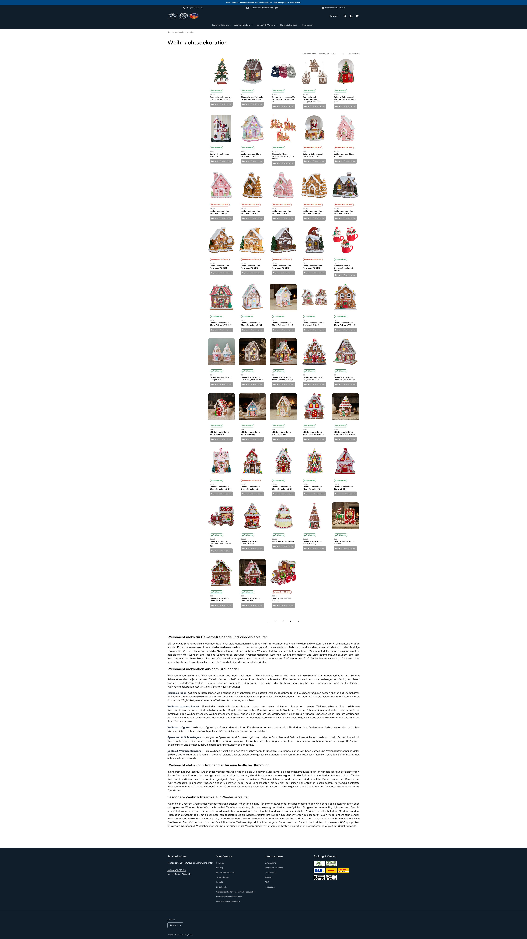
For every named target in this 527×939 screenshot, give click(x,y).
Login (213, 104)
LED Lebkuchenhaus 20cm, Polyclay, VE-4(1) (252, 323)
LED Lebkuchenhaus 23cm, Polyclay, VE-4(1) (345, 433)
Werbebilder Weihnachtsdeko (229, 896)
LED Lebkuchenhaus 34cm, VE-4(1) (312, 542)
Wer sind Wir (270, 872)
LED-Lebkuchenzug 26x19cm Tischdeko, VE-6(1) (221, 543)
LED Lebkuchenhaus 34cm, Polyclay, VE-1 (250, 487)
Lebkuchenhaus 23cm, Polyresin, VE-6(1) (251, 155)
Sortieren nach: (310, 53)
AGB (267, 882)
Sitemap (219, 867)
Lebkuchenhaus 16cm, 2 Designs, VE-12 (221, 378)
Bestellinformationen (225, 872)
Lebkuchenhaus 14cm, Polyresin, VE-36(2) (313, 212)
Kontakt (219, 882)
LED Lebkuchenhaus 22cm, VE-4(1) (250, 542)
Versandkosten (222, 877)
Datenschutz (270, 863)
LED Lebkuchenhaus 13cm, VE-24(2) (250, 433)
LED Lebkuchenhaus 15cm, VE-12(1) (343, 487)
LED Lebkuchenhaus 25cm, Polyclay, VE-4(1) (345, 378)
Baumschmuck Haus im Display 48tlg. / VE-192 (220, 98)
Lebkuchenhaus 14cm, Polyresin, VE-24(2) (251, 212)
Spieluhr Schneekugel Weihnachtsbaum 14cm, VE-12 (345, 99)
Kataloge (220, 863)
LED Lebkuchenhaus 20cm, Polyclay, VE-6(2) (252, 378)
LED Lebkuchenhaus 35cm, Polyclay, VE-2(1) (282, 487)
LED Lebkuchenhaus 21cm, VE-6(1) (250, 599)
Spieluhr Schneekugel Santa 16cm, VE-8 (313, 155)
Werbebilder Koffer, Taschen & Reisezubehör (235, 892)
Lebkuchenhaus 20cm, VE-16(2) (344, 155)
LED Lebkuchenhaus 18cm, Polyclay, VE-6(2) (282, 378)
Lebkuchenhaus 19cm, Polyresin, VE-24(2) (313, 266)
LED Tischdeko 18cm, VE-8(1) (281, 599)
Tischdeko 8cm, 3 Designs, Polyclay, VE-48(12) (344, 267)
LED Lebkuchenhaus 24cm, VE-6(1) (219, 599)
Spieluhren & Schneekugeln (184, 737)
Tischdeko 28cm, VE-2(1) (283, 541)
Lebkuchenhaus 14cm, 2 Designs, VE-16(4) (314, 323)
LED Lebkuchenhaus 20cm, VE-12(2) (281, 433)
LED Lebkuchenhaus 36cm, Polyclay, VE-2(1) (220, 487)
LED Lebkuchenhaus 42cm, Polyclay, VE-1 (312, 487)
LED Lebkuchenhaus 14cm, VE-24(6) (219, 433)
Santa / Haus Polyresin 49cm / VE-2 (220, 155)
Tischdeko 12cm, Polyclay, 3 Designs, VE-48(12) (283, 156)
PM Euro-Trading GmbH (184, 935)
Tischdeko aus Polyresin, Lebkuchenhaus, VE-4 (252, 98)
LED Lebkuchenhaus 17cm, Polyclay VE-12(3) (313, 433)
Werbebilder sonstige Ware (228, 901)
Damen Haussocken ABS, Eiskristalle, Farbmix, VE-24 (283, 99)
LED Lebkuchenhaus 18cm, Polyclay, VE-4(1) (220, 323)
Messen (268, 877)
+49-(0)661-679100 (176, 870)
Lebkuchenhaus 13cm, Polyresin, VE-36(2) (220, 266)
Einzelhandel (221, 887)
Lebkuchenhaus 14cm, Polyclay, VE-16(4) (313, 378)
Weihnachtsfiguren (178, 727)
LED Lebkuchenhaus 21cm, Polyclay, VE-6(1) (282, 323)
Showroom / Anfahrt (274, 867)
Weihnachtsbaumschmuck (183, 706)
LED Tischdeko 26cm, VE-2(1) (344, 542)
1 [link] (268, 621)
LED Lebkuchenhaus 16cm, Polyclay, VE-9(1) (344, 323)
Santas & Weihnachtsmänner (184, 750)
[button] (221, 25)
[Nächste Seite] (298, 621)
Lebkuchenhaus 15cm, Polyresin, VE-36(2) (220, 212)
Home (170, 32)
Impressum (270, 887)
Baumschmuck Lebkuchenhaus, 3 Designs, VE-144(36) (312, 99)
